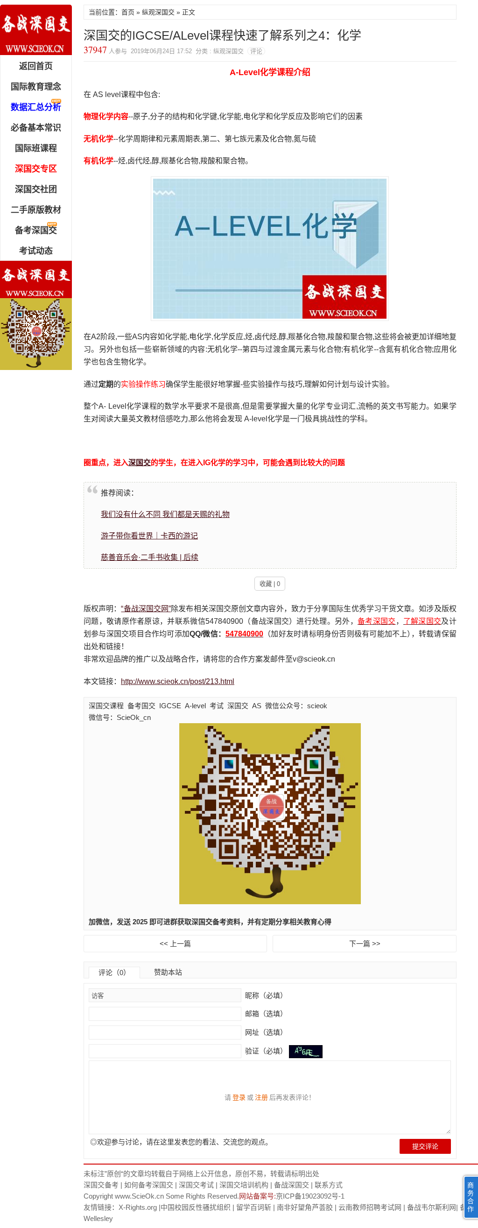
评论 (256, 51)
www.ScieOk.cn (139, 1196)
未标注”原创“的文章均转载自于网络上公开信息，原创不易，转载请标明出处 (201, 1174)
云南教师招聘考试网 (369, 1207)
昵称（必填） (265, 995)
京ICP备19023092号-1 (310, 1196)
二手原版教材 (36, 210)
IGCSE (170, 706)
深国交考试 (196, 1185)
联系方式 (329, 1185)
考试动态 (36, 251)
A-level (195, 706)
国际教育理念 (36, 86)
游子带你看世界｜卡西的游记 (149, 536)
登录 (239, 1097)
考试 (217, 706)
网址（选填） (265, 1032)
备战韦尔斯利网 (431, 1207)
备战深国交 (291, 1185)
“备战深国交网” (146, 609)
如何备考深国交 (148, 1185)
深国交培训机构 (243, 1185)
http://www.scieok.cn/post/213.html (177, 681)
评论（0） (114, 973)
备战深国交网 (36, 30)
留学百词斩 (253, 1207)
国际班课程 (36, 148)
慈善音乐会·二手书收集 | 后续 (149, 557)
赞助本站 (168, 972)
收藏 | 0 (270, 583)
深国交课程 (106, 706)
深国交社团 (36, 189)
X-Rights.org (138, 1207)
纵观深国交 (158, 12)
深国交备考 (101, 1185)
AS (256, 706)
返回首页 (36, 66)
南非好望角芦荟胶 (305, 1207)
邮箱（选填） (265, 1014)
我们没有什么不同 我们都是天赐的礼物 (165, 514)
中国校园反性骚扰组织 (196, 1207)
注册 (261, 1097)
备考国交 (141, 706)
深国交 (139, 463)
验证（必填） (266, 1051)
